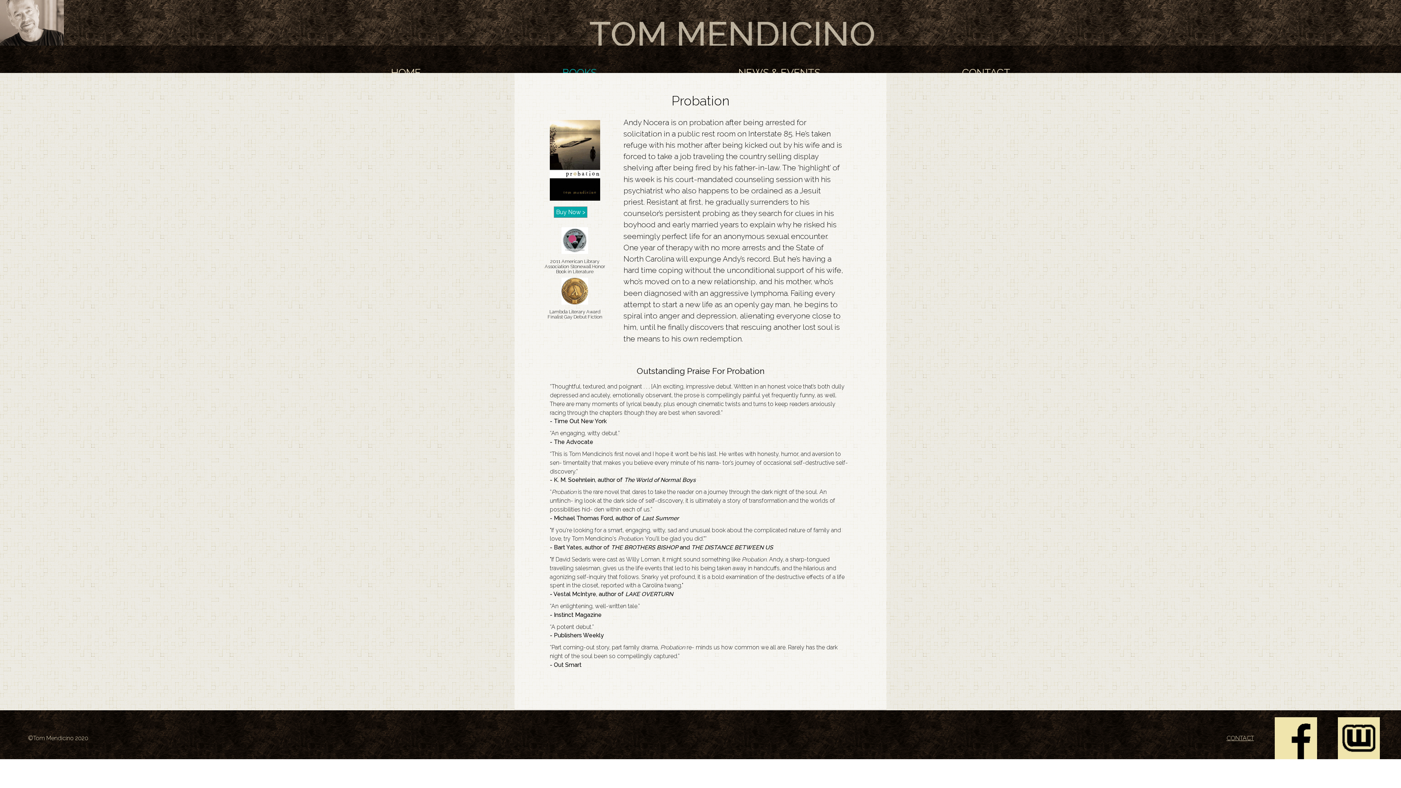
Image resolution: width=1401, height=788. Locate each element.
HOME (406, 73)
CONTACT (986, 73)
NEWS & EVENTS (779, 73)
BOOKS (580, 73)
